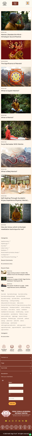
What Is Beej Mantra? (9, 171)
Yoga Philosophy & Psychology (8, 257)
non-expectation (5, 314)
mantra (18, 309)
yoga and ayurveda (5, 327)
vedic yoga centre (21, 325)
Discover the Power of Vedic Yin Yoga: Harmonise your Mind (16, 305)
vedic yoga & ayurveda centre (8, 325)
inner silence (11, 309)
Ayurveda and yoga (12, 294)
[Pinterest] (26, 421)
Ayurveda (3, 246)
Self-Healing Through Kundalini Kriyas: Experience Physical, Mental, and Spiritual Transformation (14, 200)
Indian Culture (4, 248)
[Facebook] (16, 421)
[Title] (6, 421)
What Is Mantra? (7, 117)
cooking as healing (14, 301)
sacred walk (20, 318)
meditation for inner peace (7, 312)
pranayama (4, 318)
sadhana (27, 318)
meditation (24, 309)
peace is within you (6, 316)
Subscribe (12, 403)
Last (9, 394)
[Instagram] (13, 421)
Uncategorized (4, 255)
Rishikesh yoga (12, 318)
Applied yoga (4, 243)
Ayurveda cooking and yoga (8, 296)
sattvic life (16, 321)
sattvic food (9, 321)
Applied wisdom (5, 241)
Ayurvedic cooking (5, 298)
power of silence (23, 316)
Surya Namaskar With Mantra (12, 144)
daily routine (20, 303)
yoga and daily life (16, 327)
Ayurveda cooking (22, 294)
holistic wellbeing (25, 307)
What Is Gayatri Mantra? (10, 91)
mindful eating (19, 312)
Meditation (4, 250)
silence (22, 321)
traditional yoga (5, 323)
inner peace (4, 309)
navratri (27, 312)
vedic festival (13, 323)
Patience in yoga (23, 314)
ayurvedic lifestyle (25, 298)
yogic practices (4, 329)
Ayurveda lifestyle (20, 296)
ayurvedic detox (16, 298)
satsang (3, 321)
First (10, 388)
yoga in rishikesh (26, 327)
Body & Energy (4, 301)
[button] (27, 3)
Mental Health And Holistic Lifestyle (10, 252)
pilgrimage (14, 316)
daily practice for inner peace (8, 303)
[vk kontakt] (23, 421)
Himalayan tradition (15, 307)
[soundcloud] (9, 421)
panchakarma (14, 314)
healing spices (4, 307)
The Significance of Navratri (11, 63)
